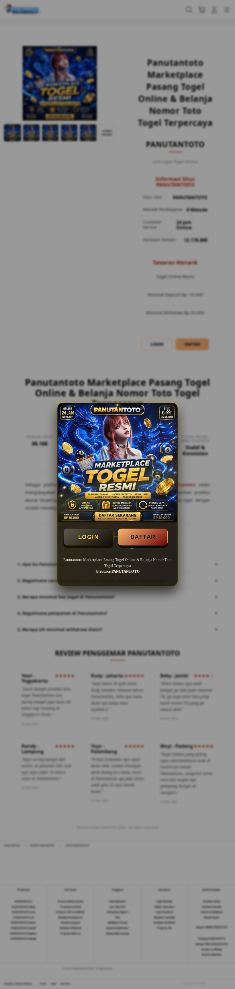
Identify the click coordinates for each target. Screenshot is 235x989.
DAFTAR (143, 537)
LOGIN (88, 537)
